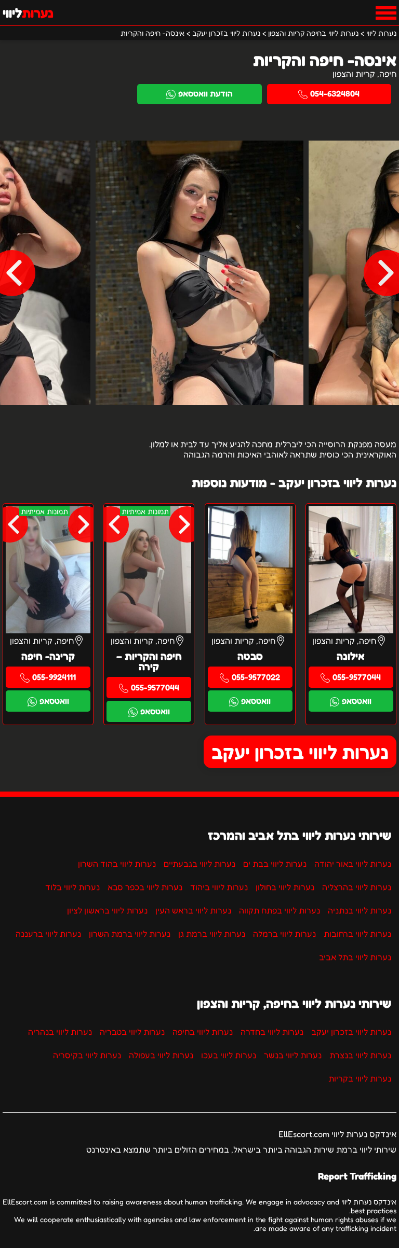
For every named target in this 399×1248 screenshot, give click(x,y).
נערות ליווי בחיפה (202, 1032)
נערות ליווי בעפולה (161, 1055)
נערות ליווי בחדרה (272, 1032)
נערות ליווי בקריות (359, 1078)
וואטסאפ (356, 701)
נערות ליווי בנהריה (60, 1032)
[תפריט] (386, 13)
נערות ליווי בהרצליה (356, 887)
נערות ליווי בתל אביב (355, 957)
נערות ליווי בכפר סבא (145, 887)
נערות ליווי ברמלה (284, 933)
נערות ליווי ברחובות (357, 933)
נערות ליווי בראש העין (193, 910)
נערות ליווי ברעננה (48, 933)
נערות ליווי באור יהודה (352, 863)
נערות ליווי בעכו (228, 1055)
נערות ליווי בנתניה (359, 910)
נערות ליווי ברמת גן (211, 933)
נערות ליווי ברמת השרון (129, 933)
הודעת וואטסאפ (205, 93)
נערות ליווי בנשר (293, 1055)
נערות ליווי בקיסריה (87, 1055)
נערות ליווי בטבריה (132, 1032)
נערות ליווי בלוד (72, 887)
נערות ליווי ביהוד (219, 887)
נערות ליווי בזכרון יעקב (300, 752)
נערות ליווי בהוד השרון (117, 863)
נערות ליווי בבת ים (275, 863)
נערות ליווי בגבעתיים (199, 863)
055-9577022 (256, 677)
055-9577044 (356, 677)
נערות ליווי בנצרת (360, 1055)
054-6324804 (335, 93)
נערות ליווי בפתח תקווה (279, 910)
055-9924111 (54, 677)
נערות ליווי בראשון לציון (107, 910)
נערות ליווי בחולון (285, 887)
